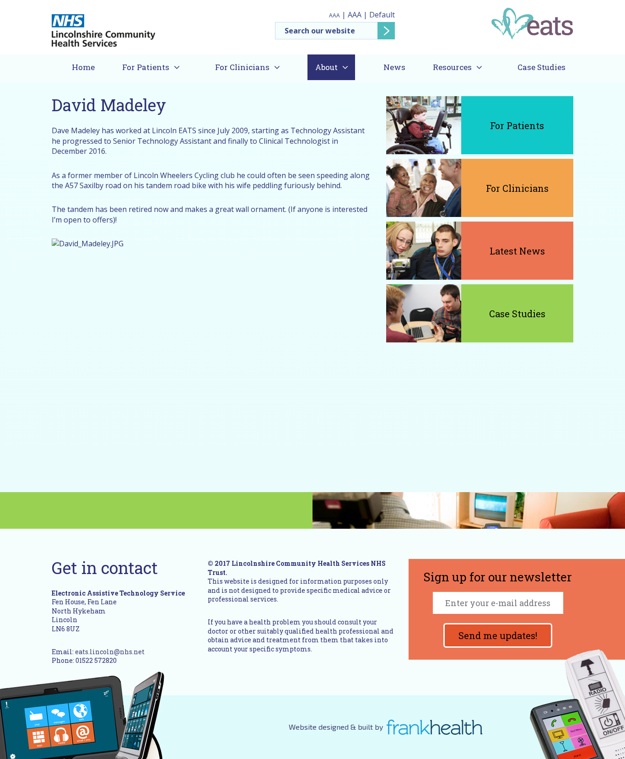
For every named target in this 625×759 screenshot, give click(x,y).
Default (382, 15)
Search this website (335, 30)
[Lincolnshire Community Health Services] (103, 27)
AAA (334, 15)
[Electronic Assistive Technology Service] (531, 23)
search (386, 30)
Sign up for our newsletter (498, 578)
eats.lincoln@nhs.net (110, 651)
